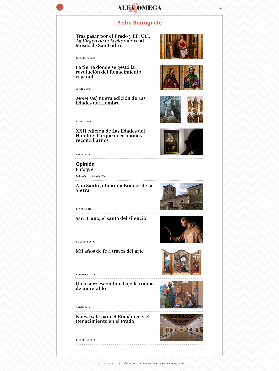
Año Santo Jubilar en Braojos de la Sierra (114, 188)
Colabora (145, 363)
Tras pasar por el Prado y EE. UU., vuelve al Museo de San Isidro (113, 41)
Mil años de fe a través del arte (110, 251)
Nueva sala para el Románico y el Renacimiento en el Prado (113, 319)
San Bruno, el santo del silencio (111, 218)
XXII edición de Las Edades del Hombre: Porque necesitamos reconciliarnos (110, 136)
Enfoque (85, 166)
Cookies (185, 363)
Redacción (81, 176)
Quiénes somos (129, 363)
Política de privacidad (166, 363)
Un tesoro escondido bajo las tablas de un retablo (115, 286)
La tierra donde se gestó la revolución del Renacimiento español (108, 72)
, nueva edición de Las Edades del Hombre (111, 101)
